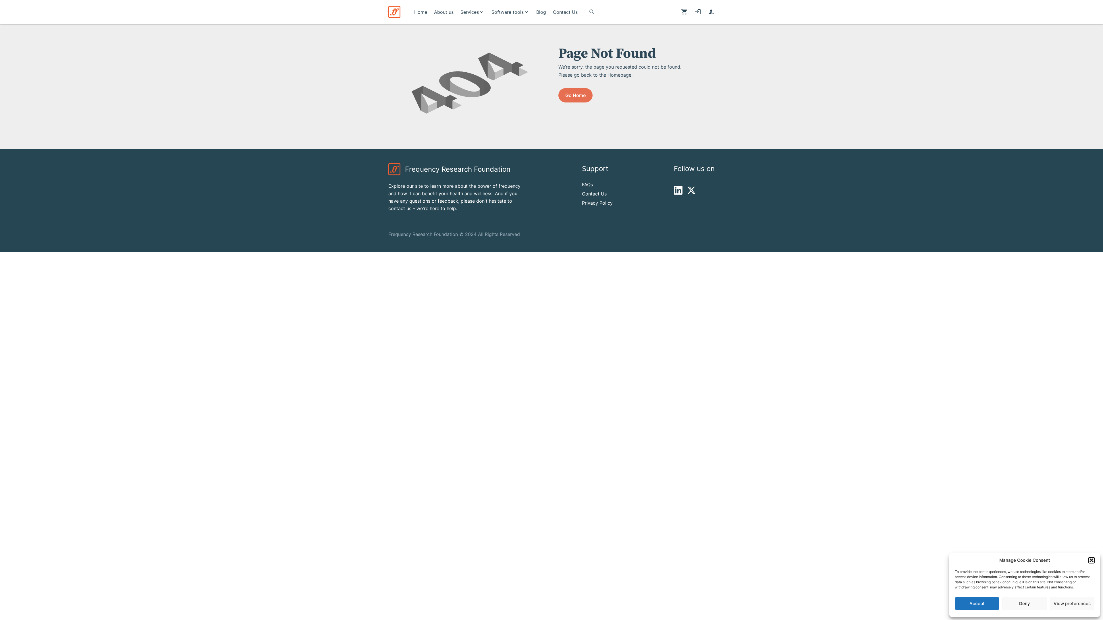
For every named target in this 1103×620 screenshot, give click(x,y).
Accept (977, 603)
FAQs (587, 184)
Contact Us (565, 12)
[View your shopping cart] (684, 12)
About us (444, 12)
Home (420, 12)
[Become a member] (711, 12)
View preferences (1072, 603)
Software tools (507, 12)
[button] (1091, 560)
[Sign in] (698, 12)
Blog (541, 12)
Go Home (575, 95)
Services (469, 12)
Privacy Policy (597, 203)
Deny (1024, 603)
